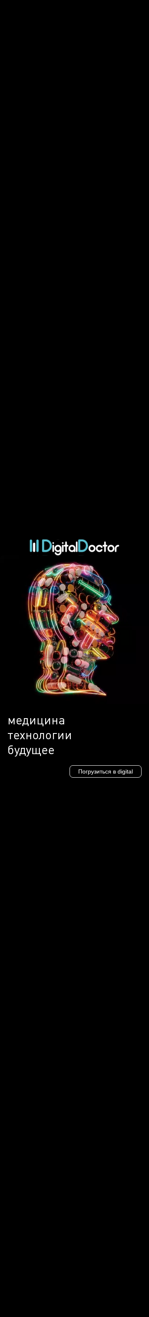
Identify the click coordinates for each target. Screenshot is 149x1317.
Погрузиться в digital (105, 771)
